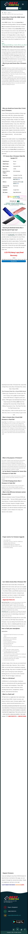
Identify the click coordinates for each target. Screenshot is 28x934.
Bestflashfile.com (5, 611)
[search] (21, 8)
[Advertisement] (14, 95)
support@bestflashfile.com (14, 915)
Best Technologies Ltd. (8, 902)
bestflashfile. (11, 234)
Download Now (14, 261)
